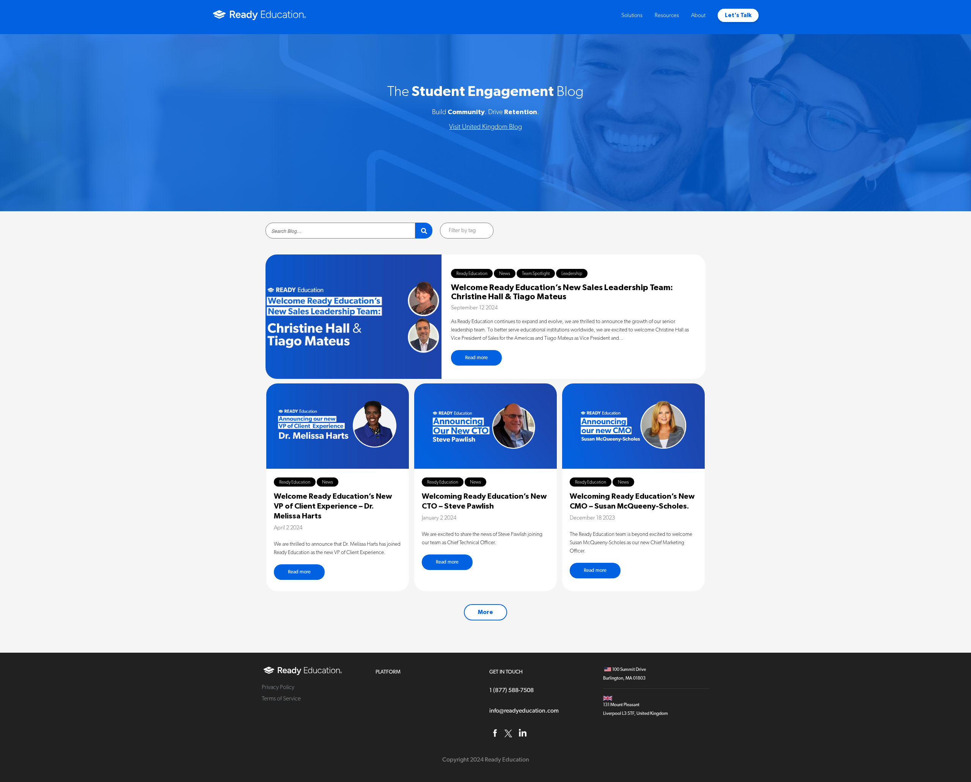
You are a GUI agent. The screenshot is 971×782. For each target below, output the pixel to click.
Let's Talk (738, 15)
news (504, 273)
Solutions (632, 15)
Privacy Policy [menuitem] (278, 687)
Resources (667, 15)
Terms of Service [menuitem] (281, 699)
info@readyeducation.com (524, 711)
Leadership (571, 273)
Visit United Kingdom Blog (485, 127)
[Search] (423, 231)
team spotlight (536, 273)
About (698, 15)
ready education (471, 273)
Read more (476, 357)
